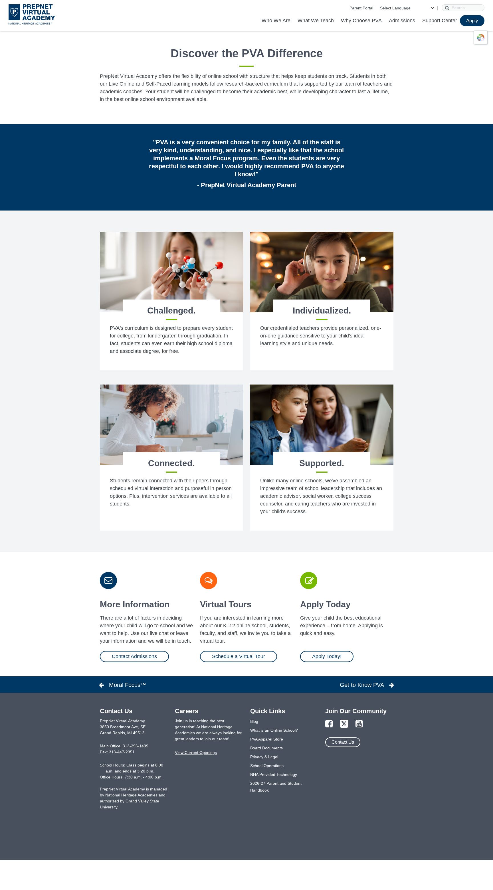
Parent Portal (361, 8)
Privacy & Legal (264, 757)
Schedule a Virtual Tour (238, 656)
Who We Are (276, 20)
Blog (254, 721)
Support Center (439, 20)
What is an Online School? (274, 730)
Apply (472, 20)
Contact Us (343, 742)
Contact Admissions (134, 656)
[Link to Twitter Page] (344, 724)
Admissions (402, 20)
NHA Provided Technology (273, 774)
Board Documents (266, 748)
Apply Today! (327, 656)
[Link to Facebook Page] (329, 724)
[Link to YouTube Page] (359, 724)
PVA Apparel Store (266, 739)
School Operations (267, 765)
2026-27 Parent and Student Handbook (276, 786)
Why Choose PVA (361, 20)
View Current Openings (196, 752)
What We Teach (316, 20)
